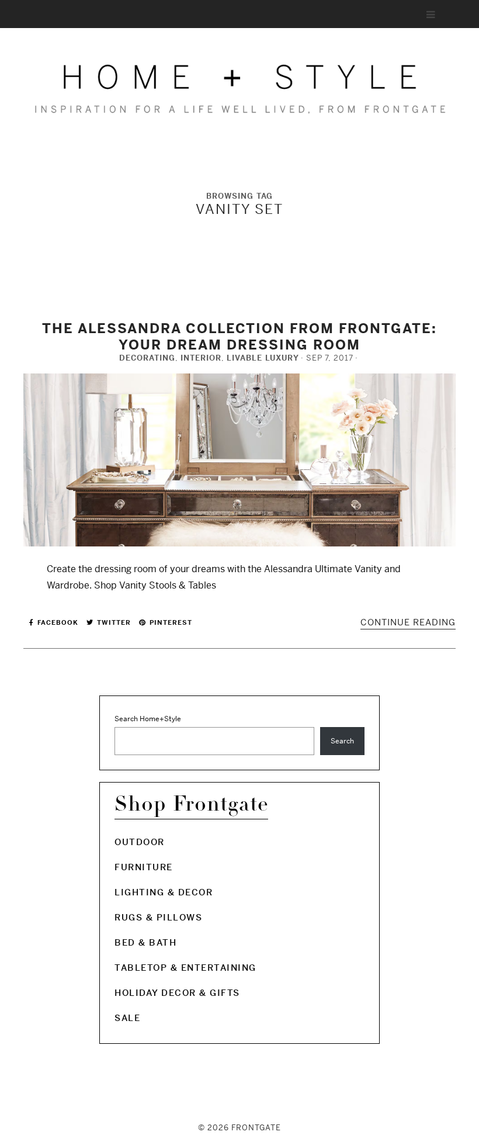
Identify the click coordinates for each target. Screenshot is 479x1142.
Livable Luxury (263, 358)
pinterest (169, 622)
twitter (113, 622)
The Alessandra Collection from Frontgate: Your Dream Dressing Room (239, 337)
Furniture (143, 867)
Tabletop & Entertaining (185, 967)
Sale (127, 1017)
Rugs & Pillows (158, 917)
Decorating (147, 358)
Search (342, 741)
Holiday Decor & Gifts (177, 992)
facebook (56, 622)
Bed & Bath (145, 942)
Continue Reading (408, 622)
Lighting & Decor (163, 892)
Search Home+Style (147, 719)
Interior (201, 358)
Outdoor (139, 841)
